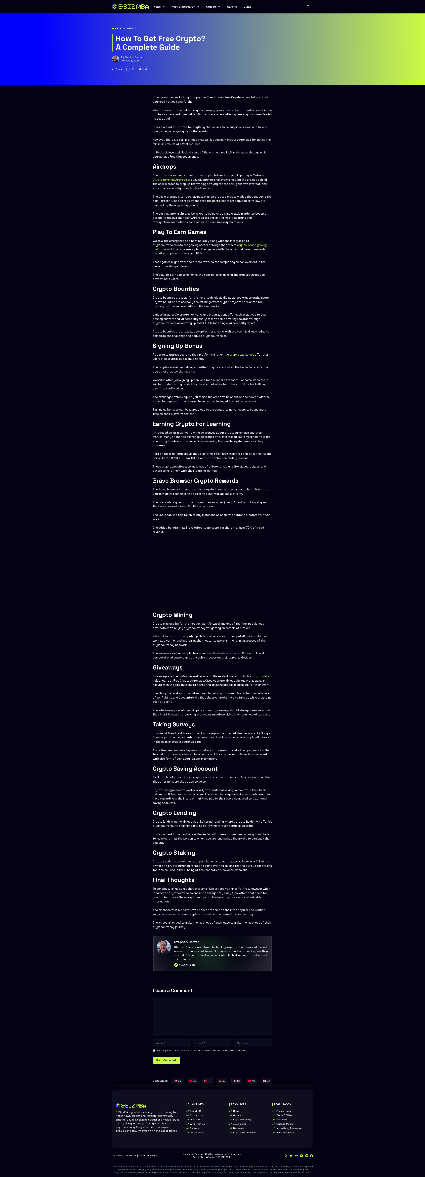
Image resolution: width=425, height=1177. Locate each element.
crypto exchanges (242, 354)
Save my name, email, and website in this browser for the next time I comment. (201, 1050)
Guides (237, 1115)
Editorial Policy (284, 1123)
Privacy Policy (284, 1110)
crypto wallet (261, 676)
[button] (308, 6)
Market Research (183, 6)
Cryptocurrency (125, 28)
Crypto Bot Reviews (244, 1132)
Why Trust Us (197, 1123)
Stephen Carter (133, 57)
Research (238, 1128)
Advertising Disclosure (289, 1128)
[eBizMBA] (130, 6)
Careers (194, 1128)
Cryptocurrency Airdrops (170, 180)
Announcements (285, 1132)
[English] (177, 1080)
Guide (247, 6)
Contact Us (196, 1115)
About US (195, 1110)
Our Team (195, 1119)
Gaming (232, 6)
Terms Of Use (284, 1115)
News (157, 6)
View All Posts (187, 964)
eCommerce (240, 1123)
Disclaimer (282, 1119)
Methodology (197, 1132)
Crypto (211, 6)
